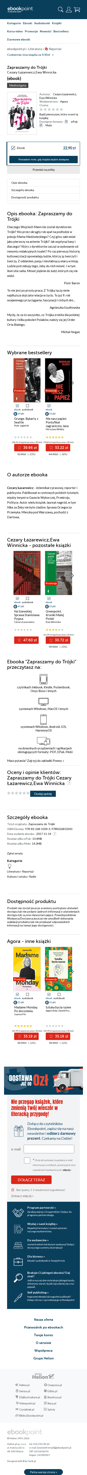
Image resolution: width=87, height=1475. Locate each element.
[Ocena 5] (57, 110)
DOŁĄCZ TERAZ (31, 1180)
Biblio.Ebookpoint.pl (31, 1415)
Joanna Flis (20, 1014)
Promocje (31, 31)
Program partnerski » (41, 1207)
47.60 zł (29, 640)
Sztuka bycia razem (58, 1007)
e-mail (16, 1149)
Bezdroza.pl (55, 1397)
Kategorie (14, 23)
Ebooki (27, 23)
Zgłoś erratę (15, 853)
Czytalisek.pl (26, 1409)
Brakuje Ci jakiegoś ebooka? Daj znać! (48, 1274)
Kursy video (15, 31)
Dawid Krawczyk (67, 1010)
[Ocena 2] (45, 110)
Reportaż (28, 871)
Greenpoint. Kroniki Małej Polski (55, 614)
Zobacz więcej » (22, 1196)
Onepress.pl (55, 1385)
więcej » (67, 1169)
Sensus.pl (24, 1391)
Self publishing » (38, 1292)
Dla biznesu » (36, 1256)
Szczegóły (22, 190)
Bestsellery (61, 31)
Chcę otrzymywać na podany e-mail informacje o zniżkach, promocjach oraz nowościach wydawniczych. (54, 1164)
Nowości (45, 31)
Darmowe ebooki (18, 39)
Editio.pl (52, 1391)
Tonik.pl (32, 1461)
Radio (32, 876)
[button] (72, 382)
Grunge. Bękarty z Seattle (26, 420)
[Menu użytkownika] (69, 9)
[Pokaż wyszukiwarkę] (61, 10)
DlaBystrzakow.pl (29, 1397)
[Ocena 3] (49, 110)
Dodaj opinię (43, 794)
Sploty (51, 1409)
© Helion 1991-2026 (18, 1438)
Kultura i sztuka (17, 876)
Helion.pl (24, 1385)
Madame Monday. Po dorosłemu (26, 1009)
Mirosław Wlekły (55, 429)
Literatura (13, 871)
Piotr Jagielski (21, 425)
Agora (64, 101)
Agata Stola (51, 1010)
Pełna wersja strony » (43, 1472)
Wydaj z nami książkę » (42, 1224)
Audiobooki (42, 23)
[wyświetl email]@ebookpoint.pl (54, 1447)
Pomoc (57, 760)
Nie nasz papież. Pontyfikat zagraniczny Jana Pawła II (57, 424)
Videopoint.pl (27, 1403)
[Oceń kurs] (18, 793)
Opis (19, 182)
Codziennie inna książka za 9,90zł (28, 54)
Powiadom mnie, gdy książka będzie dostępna (43, 159)
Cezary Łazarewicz (64, 94)
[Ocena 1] (41, 110)
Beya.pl (52, 1403)
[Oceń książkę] (59, 109)
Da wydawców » (38, 1240)
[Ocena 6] (61, 110)
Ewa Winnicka (48, 97)
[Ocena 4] (53, 110)
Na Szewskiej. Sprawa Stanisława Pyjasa (26, 614)
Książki (57, 23)
